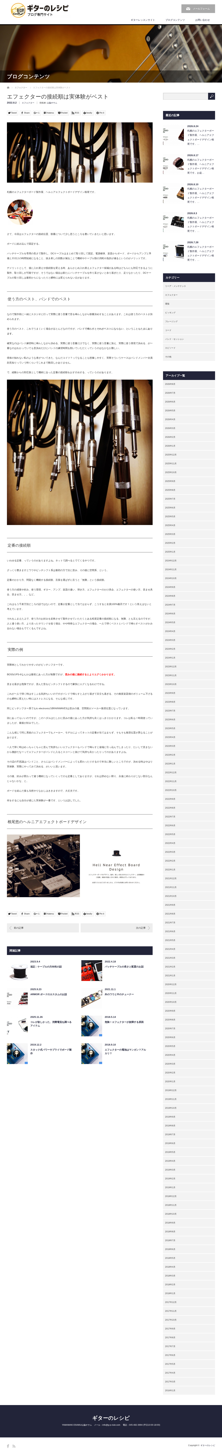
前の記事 (19, 927)
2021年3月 (170, 958)
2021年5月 (170, 940)
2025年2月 (170, 543)
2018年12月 (171, 1196)
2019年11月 (171, 1099)
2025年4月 (170, 525)
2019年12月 (171, 1090)
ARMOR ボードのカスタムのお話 (48, 994)
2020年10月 (171, 1002)
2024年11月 (171, 569)
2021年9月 (170, 905)
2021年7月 (170, 922)
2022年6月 (170, 825)
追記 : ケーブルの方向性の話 (46, 966)
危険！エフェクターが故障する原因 (124, 1022)
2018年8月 (170, 1231)
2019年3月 (170, 1170)
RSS (13, 1446)
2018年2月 (170, 1284)
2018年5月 (170, 1258)
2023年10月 (171, 684)
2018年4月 (170, 1267)
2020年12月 (171, 984)
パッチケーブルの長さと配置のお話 (124, 966)
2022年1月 (170, 869)
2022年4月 (170, 843)
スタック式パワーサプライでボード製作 (51, 1051)
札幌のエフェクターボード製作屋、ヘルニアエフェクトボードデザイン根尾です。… (200, 137)
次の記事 (141, 927)
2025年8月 (170, 490)
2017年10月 (171, 1320)
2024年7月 (170, 605)
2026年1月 (170, 446)
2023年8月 (170, 702)
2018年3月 (170, 1276)
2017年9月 (170, 1329)
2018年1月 (170, 1293)
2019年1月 (170, 1187)
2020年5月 (170, 1046)
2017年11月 (171, 1311)
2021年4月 (170, 949)
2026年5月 (170, 410)
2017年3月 (170, 1381)
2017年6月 (170, 1355)
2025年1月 (170, 552)
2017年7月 (170, 1346)
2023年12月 (171, 666)
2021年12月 (171, 878)
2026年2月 (170, 437)
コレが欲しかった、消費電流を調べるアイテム (51, 1024)
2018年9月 (170, 1223)
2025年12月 (171, 455)
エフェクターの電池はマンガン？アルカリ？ (125, 1051)
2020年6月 (170, 1037)
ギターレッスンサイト (143, 20)
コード (168, 330)
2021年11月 (171, 887)
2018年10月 (171, 1214)
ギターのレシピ (111, 1418)
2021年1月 (170, 975)
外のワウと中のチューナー (119, 994)
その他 (168, 357)
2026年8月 (170, 384)
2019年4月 (170, 1161)
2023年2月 (170, 755)
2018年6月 (170, 1249)
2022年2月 (170, 861)
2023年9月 (170, 693)
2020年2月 (170, 1072)
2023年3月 (170, 746)
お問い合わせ (202, 20)
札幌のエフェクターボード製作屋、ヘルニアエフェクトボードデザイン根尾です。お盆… (200, 166)
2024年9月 (170, 587)
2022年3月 (170, 852)
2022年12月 (171, 772)
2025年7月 (170, 499)
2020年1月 (170, 1081)
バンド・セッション (174, 339)
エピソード (170, 348)
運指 (167, 304)
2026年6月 (170, 402)
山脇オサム (52, 103)
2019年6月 (170, 1143)
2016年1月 (170, 1390)
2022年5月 (170, 834)
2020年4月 (170, 1055)
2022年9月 (170, 799)
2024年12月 (171, 560)
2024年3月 (170, 640)
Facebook (8, 1446)
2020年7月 (170, 1028)
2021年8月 (170, 914)
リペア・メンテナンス (175, 286)
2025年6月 (170, 507)
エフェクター (21, 87)
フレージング (171, 321)
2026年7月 (170, 393)
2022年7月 (170, 816)
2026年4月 (170, 419)
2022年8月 (170, 808)
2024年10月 (171, 578)
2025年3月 (170, 534)
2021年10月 (171, 896)
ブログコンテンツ (175, 20)
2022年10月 (171, 790)
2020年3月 (170, 1064)
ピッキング (170, 312)
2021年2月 (170, 967)
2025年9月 (170, 481)
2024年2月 (170, 649)
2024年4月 (170, 631)
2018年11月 (171, 1205)
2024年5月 (170, 622)
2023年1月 (170, 764)
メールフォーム (201, 8)
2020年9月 (170, 1011)
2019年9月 (170, 1117)
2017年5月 (170, 1364)
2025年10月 (171, 472)
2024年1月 (170, 658)
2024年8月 (170, 596)
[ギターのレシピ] (40, 11)
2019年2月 (170, 1178)
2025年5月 (170, 516)
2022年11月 (171, 781)
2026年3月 (170, 428)
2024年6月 (170, 613)
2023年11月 (171, 675)
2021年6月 (170, 931)
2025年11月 (171, 463)
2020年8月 (170, 1020)
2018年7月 (170, 1240)
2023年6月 (170, 719)
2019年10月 (171, 1108)
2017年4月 (170, 1373)
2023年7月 (170, 711)
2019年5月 (170, 1152)
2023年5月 (170, 728)
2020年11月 (171, 993)
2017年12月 (171, 1302)
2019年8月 (170, 1125)
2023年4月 (170, 737)
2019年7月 (170, 1134)
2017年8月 (170, 1337)
